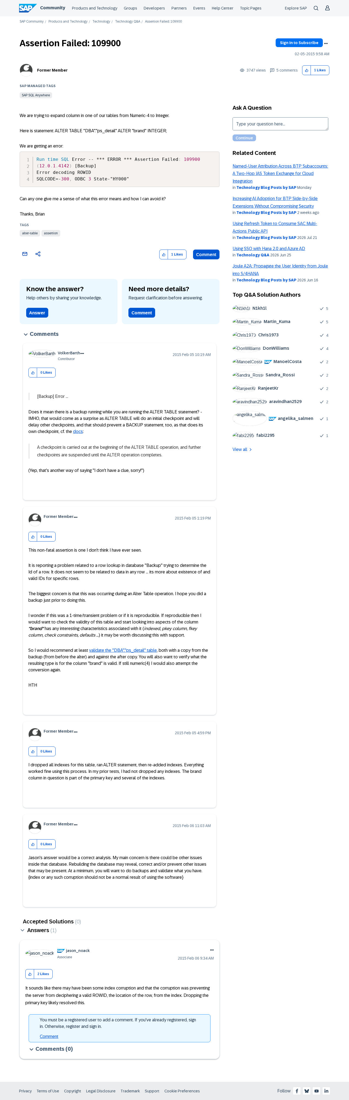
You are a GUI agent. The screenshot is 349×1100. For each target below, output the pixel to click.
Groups (130, 8)
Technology (101, 21)
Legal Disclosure (101, 1091)
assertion (51, 233)
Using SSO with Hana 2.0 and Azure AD (269, 248)
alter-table (30, 233)
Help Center (222, 8)
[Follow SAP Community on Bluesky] (307, 1091)
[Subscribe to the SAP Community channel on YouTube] (316, 1091)
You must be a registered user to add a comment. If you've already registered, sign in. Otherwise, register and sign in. (118, 1023)
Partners (179, 8)
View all (240, 449)
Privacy (25, 1091)
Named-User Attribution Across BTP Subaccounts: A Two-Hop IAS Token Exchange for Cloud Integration (280, 173)
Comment (206, 254)
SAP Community (32, 21)
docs (78, 431)
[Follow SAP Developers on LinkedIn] (326, 1091)
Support (152, 1091)
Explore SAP (296, 8)
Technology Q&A (127, 21)
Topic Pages (250, 8)
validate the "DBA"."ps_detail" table (123, 650)
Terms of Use (48, 1091)
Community (52, 7)
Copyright (72, 1091)
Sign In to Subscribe (299, 43)
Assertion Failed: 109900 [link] (163, 21)
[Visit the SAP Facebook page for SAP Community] (297, 1091)
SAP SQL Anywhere (36, 95)
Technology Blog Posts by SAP (266, 187)
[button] (306, 70)
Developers (154, 8)
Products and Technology (94, 8)
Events (199, 8)
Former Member (52, 70)
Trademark (130, 1091)
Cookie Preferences (182, 1091)
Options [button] (326, 43)
